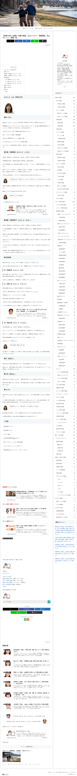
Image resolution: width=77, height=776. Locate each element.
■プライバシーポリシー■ (70, 772)
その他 (4, 586)
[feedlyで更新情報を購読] (25, 619)
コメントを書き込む (26, 746)
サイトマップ (6, 573)
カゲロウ (65, 60)
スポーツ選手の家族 (7, 580)
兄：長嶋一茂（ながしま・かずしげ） (14, 81)
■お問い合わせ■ (61, 772)
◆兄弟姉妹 (6, 77)
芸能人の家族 (6, 578)
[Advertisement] (27, 55)
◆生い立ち (6, 71)
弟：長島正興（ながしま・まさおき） (14, 83)
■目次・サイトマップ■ (53, 772)
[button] (43, 41)
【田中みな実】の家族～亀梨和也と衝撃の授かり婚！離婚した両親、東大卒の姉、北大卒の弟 (64, 539)
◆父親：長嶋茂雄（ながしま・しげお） (13, 73)
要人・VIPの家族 (7, 584)
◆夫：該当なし (7, 85)
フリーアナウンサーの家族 (8, 538)
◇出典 (5, 91)
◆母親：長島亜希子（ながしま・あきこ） (13, 75)
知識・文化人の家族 (7, 582)
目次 (12, 67)
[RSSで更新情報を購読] (28, 619)
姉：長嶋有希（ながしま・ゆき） (13, 79)
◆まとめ (6, 89)
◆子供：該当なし (8, 87)
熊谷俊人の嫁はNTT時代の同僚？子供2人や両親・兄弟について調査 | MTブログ (65, 532)
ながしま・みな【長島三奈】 (10, 69)
